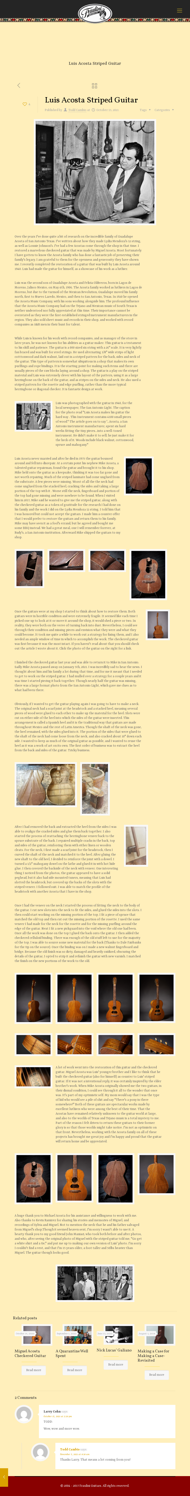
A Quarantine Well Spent (72, 1354)
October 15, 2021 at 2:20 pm (58, 1416)
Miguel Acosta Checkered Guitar (30, 1354)
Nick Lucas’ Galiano (114, 1350)
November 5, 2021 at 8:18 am (74, 1454)
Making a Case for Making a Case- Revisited (153, 1356)
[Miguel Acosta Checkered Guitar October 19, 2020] (4, 1477)
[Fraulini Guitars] (95, 13)
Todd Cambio (77, 110)
